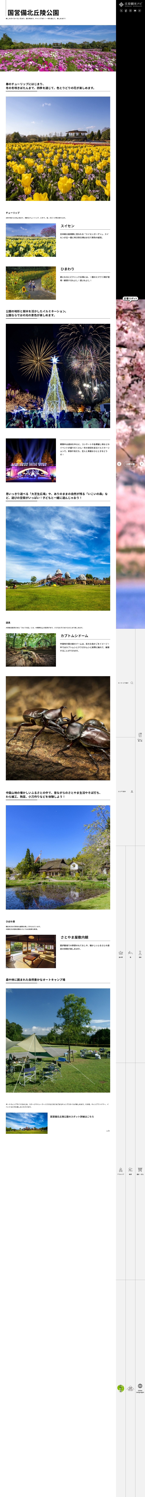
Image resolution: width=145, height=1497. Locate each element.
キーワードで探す (123, 683)
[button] (119, 464)
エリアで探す (122, 791)
